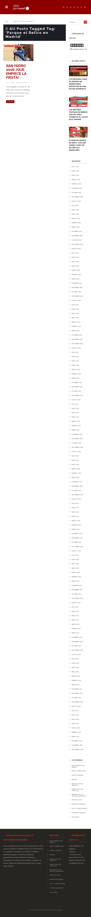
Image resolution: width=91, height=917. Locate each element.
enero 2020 (75, 477)
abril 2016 (75, 672)
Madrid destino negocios (77, 784)
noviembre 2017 (77, 590)
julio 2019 (75, 503)
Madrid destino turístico (77, 789)
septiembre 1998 (77, 749)
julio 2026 (75, 166)
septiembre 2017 (77, 598)
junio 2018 (75, 559)
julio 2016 (75, 659)
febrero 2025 (76, 223)
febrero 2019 (76, 525)
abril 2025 (75, 214)
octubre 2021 (76, 391)
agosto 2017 (76, 602)
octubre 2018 (76, 542)
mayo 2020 (75, 464)
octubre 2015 (76, 697)
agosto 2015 (76, 706)
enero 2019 (75, 529)
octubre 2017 (76, 594)
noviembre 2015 (77, 693)
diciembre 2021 (77, 382)
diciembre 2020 (77, 434)
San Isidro (75, 134)
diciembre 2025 (77, 188)
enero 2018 (75, 581)
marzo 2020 (76, 469)
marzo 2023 (76, 322)
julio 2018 (75, 555)
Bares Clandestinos (79, 771)
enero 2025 (75, 227)
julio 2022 (75, 352)
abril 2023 (75, 318)
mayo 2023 (75, 313)
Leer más (10, 101)
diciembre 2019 (77, 482)
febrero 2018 (76, 577)
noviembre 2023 (77, 287)
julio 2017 (75, 607)
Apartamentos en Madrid (78, 68)
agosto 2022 (76, 348)
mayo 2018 (75, 564)
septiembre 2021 (77, 395)
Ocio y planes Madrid (14, 46)
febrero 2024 (76, 274)
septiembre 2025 (77, 197)
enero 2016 (75, 685)
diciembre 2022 (77, 335)
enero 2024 (75, 279)
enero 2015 (75, 736)
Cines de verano (77, 71)
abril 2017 (75, 620)
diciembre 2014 (77, 741)
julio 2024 (75, 253)
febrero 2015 (76, 732)
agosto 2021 (76, 400)
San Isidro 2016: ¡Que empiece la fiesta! (16, 71)
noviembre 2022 (77, 339)
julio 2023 (75, 305)
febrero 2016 (76, 680)
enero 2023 (75, 330)
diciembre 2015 (77, 689)
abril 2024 (75, 266)
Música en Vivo (77, 800)
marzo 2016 (76, 676)
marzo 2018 (76, 572)
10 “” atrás (11, 82)
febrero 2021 (76, 425)
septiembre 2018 (77, 546)
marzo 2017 (76, 624)
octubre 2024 (76, 240)
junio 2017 (75, 611)
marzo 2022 (76, 369)
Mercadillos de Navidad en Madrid (79, 795)
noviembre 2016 (77, 641)
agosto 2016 (76, 654)
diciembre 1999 (77, 745)
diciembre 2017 (77, 585)
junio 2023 (75, 309)
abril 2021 (75, 417)
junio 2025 (75, 210)
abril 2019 (75, 516)
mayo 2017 (75, 615)
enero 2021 (75, 430)
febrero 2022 (76, 374)
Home (7, 21)
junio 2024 (75, 257)
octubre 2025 (76, 192)
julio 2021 (75, 404)
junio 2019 (75, 507)
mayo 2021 (75, 412)
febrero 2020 (76, 473)
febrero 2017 (76, 628)
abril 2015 (75, 723)
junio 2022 (75, 356)
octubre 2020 (76, 443)
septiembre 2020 (77, 447)
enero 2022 (75, 378)
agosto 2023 (76, 300)
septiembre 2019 (77, 495)
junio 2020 (75, 460)
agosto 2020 (76, 451)
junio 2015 (75, 715)
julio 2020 (75, 456)
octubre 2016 (76, 646)
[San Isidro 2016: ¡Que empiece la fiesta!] (16, 51)
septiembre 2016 (77, 650)
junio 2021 (75, 408)
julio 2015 (75, 710)
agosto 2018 (76, 551)
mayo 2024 (75, 261)
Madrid (74, 101)
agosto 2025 (76, 201)
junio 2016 (75, 663)
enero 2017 (75, 633)
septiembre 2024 (77, 244)
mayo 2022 (75, 361)
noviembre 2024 (77, 235)
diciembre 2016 (77, 637)
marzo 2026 (76, 179)
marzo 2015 (76, 728)
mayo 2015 (75, 719)
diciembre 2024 (77, 231)
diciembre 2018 (77, 533)
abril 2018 (75, 568)
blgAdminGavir (23, 82)
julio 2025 (75, 205)
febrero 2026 (76, 184)
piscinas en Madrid (79, 812)
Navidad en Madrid (79, 804)
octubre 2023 (76, 292)
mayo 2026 (75, 175)
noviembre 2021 (77, 387)
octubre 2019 (76, 490)
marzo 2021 (76, 421)
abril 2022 (75, 365)
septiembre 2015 (77, 702)
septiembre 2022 (77, 343)
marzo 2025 (76, 218)
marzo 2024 (76, 270)
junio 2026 (75, 171)
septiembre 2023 (77, 296)
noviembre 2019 (77, 486)
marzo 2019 (76, 520)
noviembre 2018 (77, 538)
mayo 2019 (75, 512)
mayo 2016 (75, 667)
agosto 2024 (76, 248)
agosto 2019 (76, 499)
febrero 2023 (76, 326)
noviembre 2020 (77, 438)
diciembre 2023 (77, 283)
